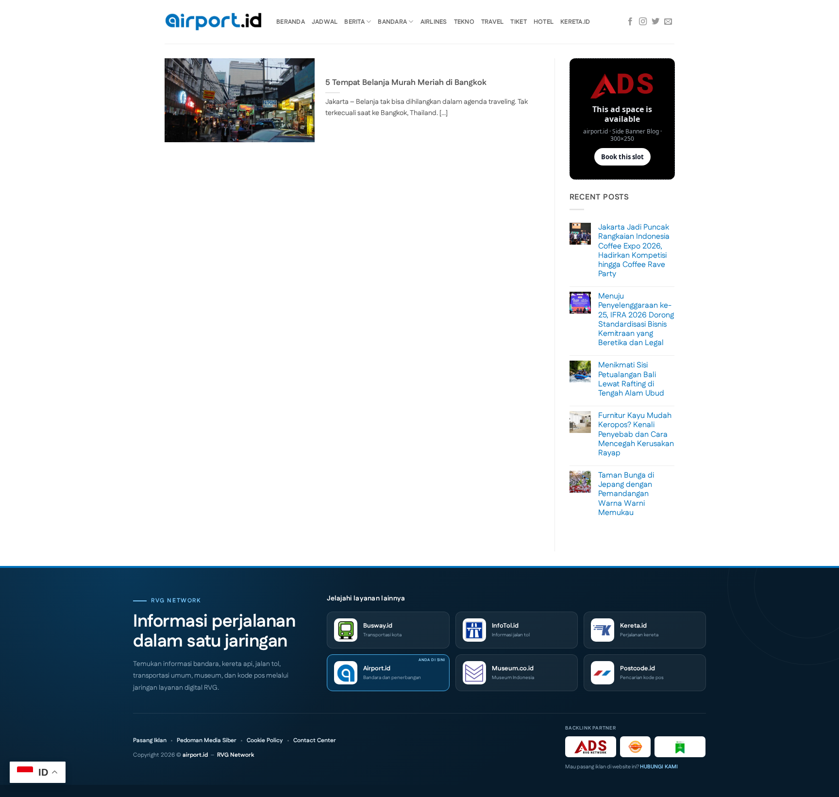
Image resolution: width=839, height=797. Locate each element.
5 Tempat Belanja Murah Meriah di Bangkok (406, 83)
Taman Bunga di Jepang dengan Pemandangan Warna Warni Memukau (626, 494)
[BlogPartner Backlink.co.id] (679, 746)
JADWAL (325, 21)
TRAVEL (492, 21)
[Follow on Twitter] (655, 21)
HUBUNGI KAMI (659, 767)
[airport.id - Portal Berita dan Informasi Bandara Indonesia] (213, 22)
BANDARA (392, 21)
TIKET (518, 21)
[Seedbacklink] (635, 746)
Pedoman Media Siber (206, 741)
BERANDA (290, 21)
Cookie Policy (265, 741)
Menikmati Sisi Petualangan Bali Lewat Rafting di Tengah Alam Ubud (631, 379)
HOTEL (544, 21)
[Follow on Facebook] (630, 21)
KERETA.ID (575, 21)
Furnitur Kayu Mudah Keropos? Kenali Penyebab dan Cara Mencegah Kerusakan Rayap (636, 434)
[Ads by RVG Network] (590, 746)
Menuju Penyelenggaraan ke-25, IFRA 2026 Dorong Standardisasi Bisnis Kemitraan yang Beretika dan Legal (636, 320)
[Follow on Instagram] (643, 21)
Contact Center (314, 741)
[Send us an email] (668, 21)
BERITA (354, 21)
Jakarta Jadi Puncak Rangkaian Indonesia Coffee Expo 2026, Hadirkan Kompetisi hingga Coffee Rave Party (634, 251)
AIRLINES (433, 21)
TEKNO (464, 21)
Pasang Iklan (150, 741)
